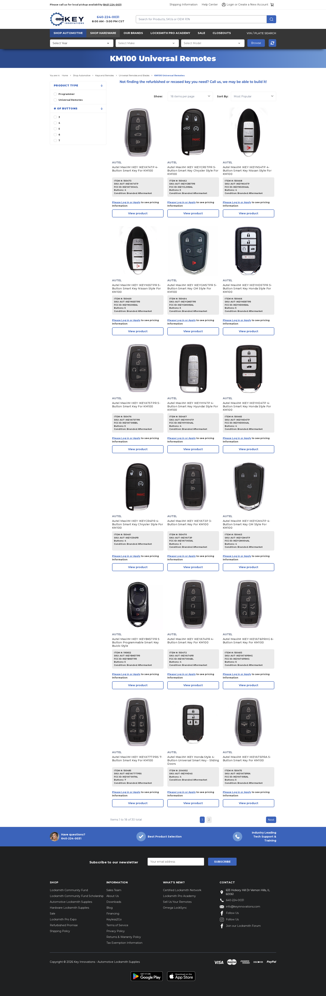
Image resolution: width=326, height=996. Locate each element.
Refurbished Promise (64, 925)
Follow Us (232, 913)
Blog (109, 907)
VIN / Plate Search (261, 33)
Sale (201, 33)
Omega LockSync (175, 907)
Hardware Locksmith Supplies (69, 907)
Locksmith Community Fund (69, 890)
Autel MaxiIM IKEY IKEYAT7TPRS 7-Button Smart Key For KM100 (137, 758)
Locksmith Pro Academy (170, 33)
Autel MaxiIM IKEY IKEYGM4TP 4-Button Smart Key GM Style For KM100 (246, 524)
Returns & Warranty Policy (123, 937)
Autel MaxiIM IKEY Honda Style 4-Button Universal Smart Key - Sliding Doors (193, 760)
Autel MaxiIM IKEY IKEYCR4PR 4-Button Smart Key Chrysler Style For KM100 (137, 524)
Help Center (210, 4)
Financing (112, 913)
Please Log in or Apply (126, 202)
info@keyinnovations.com (243, 906)
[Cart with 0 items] (272, 4)
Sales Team (113, 890)
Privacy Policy (115, 931)
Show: (158, 96)
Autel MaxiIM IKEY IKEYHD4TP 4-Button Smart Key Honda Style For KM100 (247, 406)
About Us (112, 896)
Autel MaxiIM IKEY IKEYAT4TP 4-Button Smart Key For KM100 (135, 168)
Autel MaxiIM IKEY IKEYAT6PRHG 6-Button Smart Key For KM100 (248, 640)
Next (271, 819)
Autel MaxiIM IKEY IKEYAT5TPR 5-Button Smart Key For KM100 (136, 404)
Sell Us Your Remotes (177, 902)
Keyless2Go (114, 919)
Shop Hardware (103, 33)
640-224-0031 (108, 17)
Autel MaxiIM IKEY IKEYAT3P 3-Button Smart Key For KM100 (189, 522)
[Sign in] (223, 4)
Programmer (66, 94)
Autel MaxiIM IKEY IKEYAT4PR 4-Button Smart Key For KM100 (190, 640)
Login (230, 4)
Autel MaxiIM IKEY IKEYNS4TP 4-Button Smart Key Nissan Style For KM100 (247, 170)
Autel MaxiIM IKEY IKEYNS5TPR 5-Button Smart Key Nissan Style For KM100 (136, 288)
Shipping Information (184, 4)
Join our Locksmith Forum (243, 926)
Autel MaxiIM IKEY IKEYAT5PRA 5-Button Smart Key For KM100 (247, 758)
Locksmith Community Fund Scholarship (77, 896)
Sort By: (222, 96)
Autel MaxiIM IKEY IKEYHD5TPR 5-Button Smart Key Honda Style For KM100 (247, 288)
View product (138, 213)
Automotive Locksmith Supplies (71, 902)
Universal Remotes (70, 99)
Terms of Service (117, 925)
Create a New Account (253, 4)
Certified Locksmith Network (182, 890)
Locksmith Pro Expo (63, 919)
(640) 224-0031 (112, 4)
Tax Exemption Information (124, 942)
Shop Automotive (68, 33)
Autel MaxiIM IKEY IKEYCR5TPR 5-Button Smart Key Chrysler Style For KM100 (192, 170)
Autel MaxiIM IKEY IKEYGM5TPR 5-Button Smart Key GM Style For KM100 (192, 288)
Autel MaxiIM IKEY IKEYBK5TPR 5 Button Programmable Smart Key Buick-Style (136, 642)
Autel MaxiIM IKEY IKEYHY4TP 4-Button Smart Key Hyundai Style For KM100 (192, 406)
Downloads (113, 902)
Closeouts (222, 33)
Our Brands (133, 33)
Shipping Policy (60, 931)
